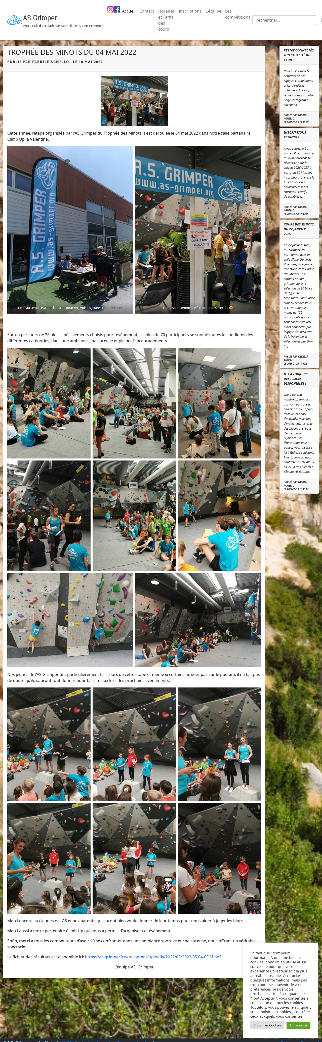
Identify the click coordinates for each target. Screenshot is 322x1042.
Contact (146, 11)
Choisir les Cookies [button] (267, 1025)
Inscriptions (190, 11)
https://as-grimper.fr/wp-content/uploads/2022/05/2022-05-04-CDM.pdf (153, 957)
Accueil (128, 11)
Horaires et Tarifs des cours (166, 20)
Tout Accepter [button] (298, 1025)
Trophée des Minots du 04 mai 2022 (71, 52)
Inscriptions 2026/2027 (295, 134)
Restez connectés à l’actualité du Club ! (299, 55)
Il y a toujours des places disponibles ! (296, 379)
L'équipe (213, 11)
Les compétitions (237, 14)
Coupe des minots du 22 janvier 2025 (299, 229)
